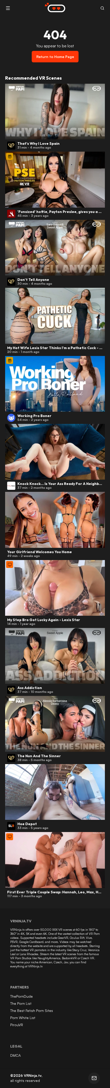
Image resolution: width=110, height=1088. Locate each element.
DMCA (15, 1055)
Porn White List (22, 1017)
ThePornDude (21, 996)
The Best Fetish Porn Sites (31, 1010)
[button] (102, 8)
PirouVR (16, 1025)
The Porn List (20, 1003)
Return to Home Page (55, 56)
